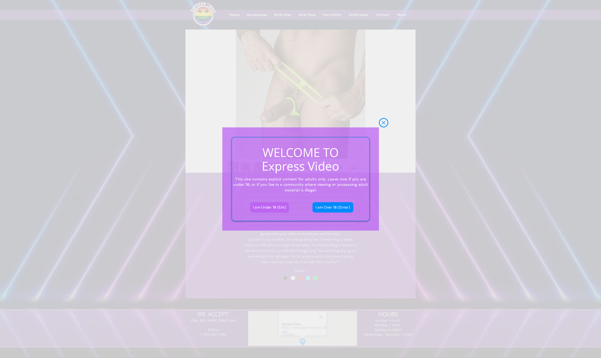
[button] (383, 122)
